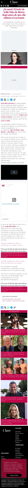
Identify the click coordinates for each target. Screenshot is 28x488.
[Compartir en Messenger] (11, 99)
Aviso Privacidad (5, 477)
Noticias (3, 458)
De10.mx (17, 450)
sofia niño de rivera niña (19, 300)
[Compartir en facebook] (2, 99)
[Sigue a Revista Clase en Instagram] (6, 5)
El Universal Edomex (18, 441)
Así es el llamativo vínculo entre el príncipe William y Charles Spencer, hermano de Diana (12, 354)
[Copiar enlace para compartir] (14, 99)
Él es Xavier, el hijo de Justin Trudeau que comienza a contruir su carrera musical (13, 332)
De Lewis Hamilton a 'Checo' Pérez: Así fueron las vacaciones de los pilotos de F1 (14, 376)
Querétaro (18, 431)
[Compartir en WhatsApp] (8, 99)
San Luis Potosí (19, 433)
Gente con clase (5, 94)
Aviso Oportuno (19, 455)
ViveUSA (17, 452)
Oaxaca (17, 435)
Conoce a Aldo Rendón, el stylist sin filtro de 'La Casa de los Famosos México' (12, 399)
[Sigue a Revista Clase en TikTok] (4, 5)
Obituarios (18, 457)
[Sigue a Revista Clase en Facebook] (2, 5)
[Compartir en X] (5, 99)
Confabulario (18, 453)
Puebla (17, 437)
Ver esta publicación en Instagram (10, 204)
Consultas (12, 477)
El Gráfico (18, 448)
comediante (9, 300)
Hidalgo (17, 438)
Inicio (2, 456)
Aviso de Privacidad (15, 471)
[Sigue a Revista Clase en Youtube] (8, 5)
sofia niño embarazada (7, 299)
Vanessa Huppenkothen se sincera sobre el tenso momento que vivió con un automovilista (14, 421)
